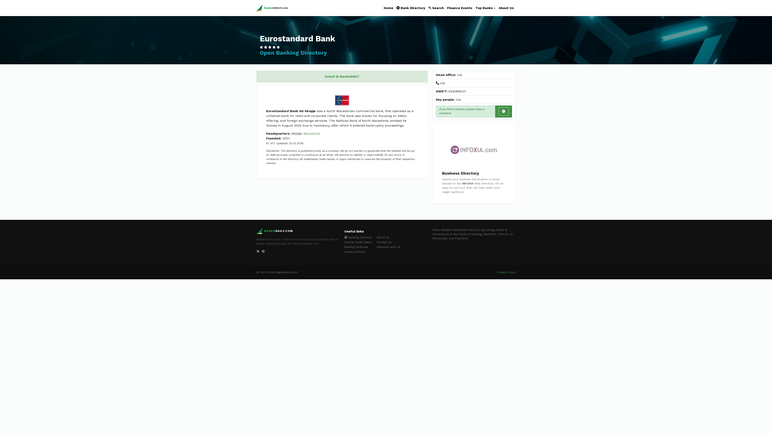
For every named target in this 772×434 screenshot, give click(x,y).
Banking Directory (359, 237)
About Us (506, 8)
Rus (315, 243)
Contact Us (384, 242)
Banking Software (356, 247)
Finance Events (459, 8)
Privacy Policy (506, 272)
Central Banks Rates (358, 242)
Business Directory (460, 173)
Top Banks (484, 8)
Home (388, 8)
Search (437, 8)
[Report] (504, 111)
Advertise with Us (388, 247)
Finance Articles (355, 251)
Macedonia (311, 133)
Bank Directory (412, 8)
